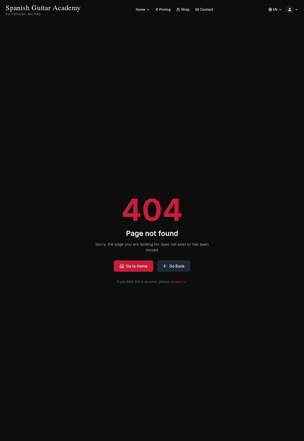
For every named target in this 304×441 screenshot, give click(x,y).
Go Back (177, 266)
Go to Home (136, 266)
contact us (178, 282)
